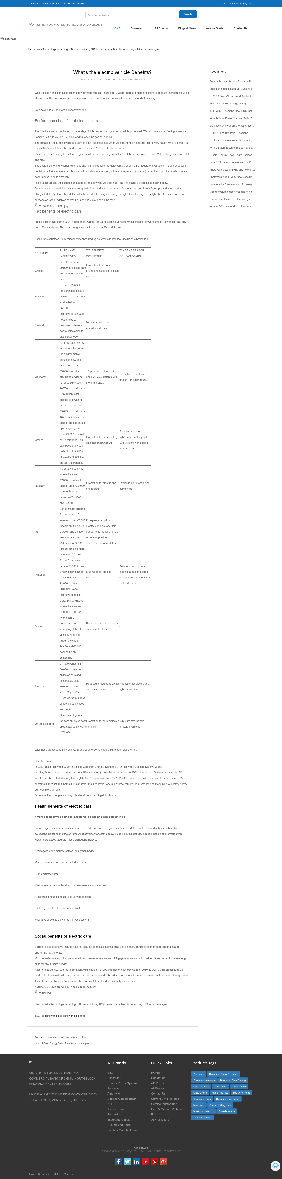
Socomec (113, 1088)
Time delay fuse (227, 1111)
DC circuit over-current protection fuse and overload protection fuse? (232, 125)
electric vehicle (51, 1016)
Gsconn (68, 1174)
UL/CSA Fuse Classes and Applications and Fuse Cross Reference (232, 96)
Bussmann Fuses (202, 1098)
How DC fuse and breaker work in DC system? (232, 162)
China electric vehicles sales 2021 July (66, 1037)
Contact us (158, 1077)
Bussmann (137, 28)
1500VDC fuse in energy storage (228, 103)
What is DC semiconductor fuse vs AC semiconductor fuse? (232, 206)
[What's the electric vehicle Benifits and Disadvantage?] (66, 24)
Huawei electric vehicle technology (230, 199)
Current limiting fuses (220, 1105)
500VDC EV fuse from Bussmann (229, 133)
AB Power (157, 1083)
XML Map (221, 3)
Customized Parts (119, 1125)
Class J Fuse (220, 1086)
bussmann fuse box (203, 1111)
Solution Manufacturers (122, 1130)
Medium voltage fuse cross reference (231, 191)
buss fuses (198, 1105)
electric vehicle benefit (73, 1016)
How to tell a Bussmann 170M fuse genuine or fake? (232, 184)
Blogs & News (187, 28)
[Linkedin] (136, 1161)
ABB (110, 1104)
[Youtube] (145, 1161)
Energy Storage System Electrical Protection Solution (232, 81)
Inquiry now (246, 3)
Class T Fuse (239, 1086)
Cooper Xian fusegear (121, 1098)
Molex (57, 1174)
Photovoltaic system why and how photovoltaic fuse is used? (232, 169)
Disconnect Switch (202, 1117)
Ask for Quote (214, 28)
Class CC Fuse (201, 1086)
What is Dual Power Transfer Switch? (231, 118)
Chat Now (233, 3)
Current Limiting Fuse (165, 1098)
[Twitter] (127, 1161)
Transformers (116, 1109)
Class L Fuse (200, 1092)
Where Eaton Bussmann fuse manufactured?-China (232, 147)
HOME (116, 28)
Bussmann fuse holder (227, 1098)
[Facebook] (118, 1161)
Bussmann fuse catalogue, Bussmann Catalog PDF (232, 89)
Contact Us (241, 28)
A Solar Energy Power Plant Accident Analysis (65, 1043)
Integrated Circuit (118, 1119)
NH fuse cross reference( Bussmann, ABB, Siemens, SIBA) (232, 140)
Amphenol (114, 1093)
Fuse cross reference (204, 1080)
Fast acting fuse (220, 1092)
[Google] (163, 1161)
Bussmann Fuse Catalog (233, 1080)
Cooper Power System (122, 1083)
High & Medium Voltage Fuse (166, 1111)
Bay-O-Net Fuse (241, 1092)
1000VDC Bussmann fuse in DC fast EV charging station (232, 111)
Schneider (114, 1114)
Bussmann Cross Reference (223, 1074)
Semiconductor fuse (164, 1104)
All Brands (161, 28)
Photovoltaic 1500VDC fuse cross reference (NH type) (232, 177)
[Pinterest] (154, 1161)
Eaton (111, 1072)
